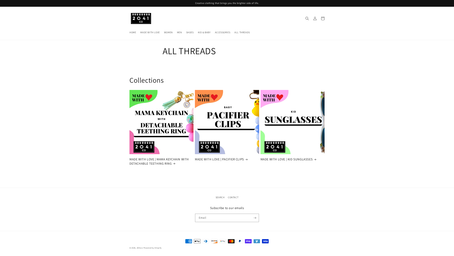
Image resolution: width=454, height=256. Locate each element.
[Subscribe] (255, 218)
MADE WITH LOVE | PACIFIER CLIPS (219, 159)
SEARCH (220, 197)
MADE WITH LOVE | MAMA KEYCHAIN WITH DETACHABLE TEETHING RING (159, 161)
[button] (307, 18)
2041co (140, 248)
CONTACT (233, 197)
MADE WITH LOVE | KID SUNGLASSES (287, 159)
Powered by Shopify (152, 248)
